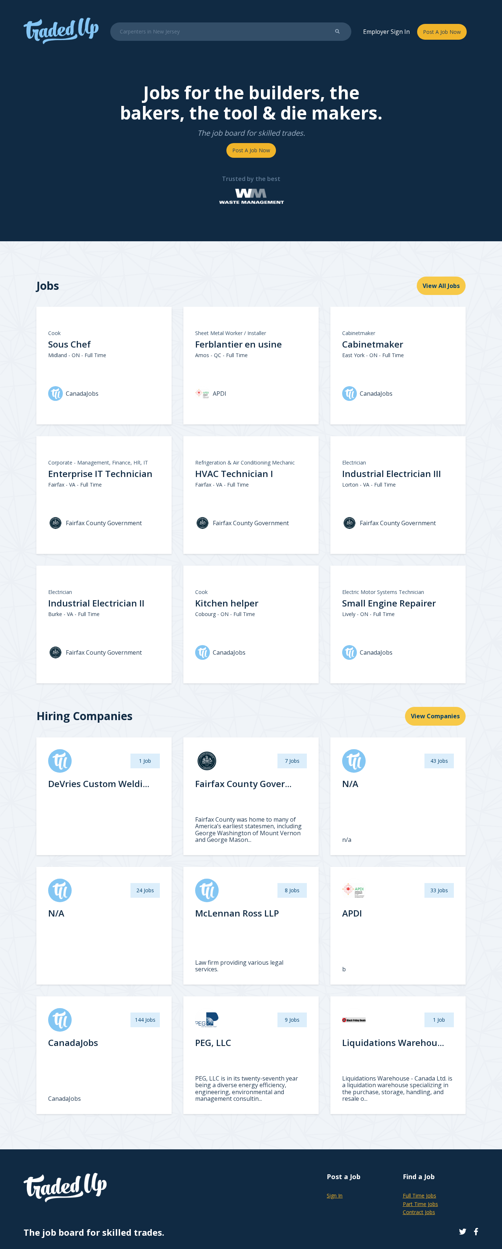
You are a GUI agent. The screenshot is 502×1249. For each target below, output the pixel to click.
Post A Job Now (442, 31)
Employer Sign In (386, 32)
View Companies (435, 716)
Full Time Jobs (419, 1195)
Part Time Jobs (420, 1203)
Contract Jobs (419, 1212)
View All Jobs (441, 286)
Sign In (335, 1195)
